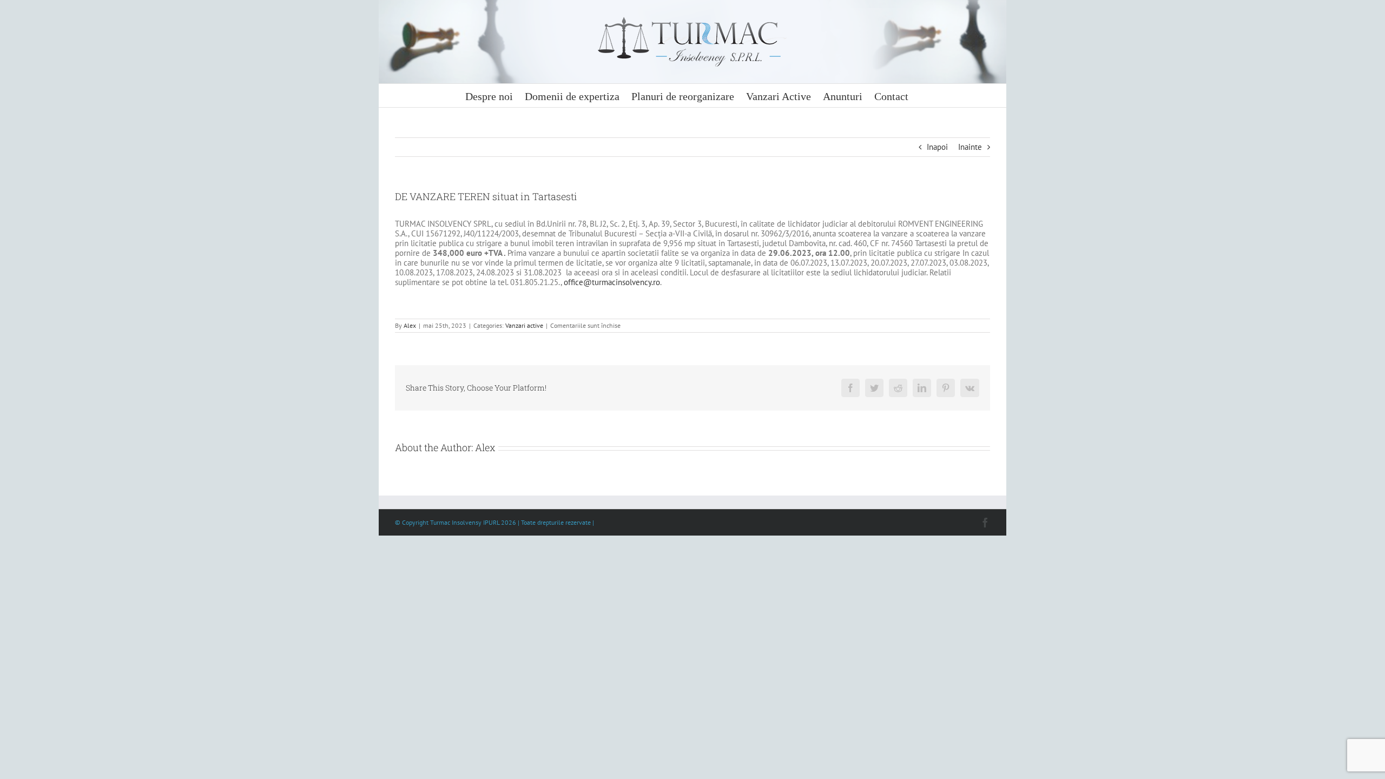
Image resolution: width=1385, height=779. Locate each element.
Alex (410, 325)
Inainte (970, 147)
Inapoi (937, 147)
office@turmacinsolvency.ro (612, 282)
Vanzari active (524, 325)
